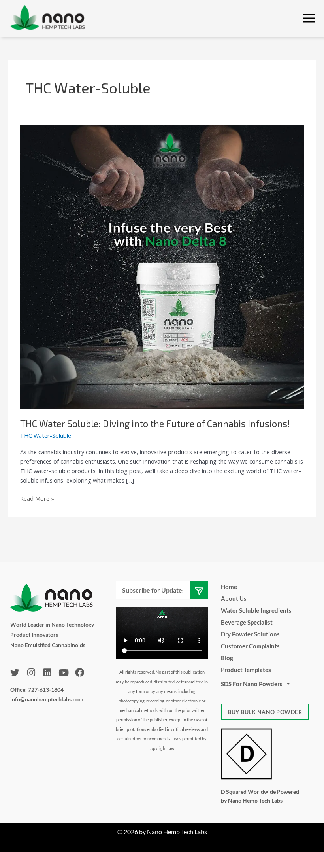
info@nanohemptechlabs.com (46, 699)
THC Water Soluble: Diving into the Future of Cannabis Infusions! (155, 423)
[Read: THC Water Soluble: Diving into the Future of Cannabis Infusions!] (162, 266)
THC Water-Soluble (45, 435)
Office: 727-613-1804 (37, 689)
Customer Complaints (250, 645)
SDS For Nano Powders (252, 683)
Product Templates (246, 669)
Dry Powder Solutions (250, 634)
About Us (234, 598)
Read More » (37, 498)
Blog (227, 657)
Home (229, 586)
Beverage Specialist (247, 622)
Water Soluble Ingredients (256, 610)
